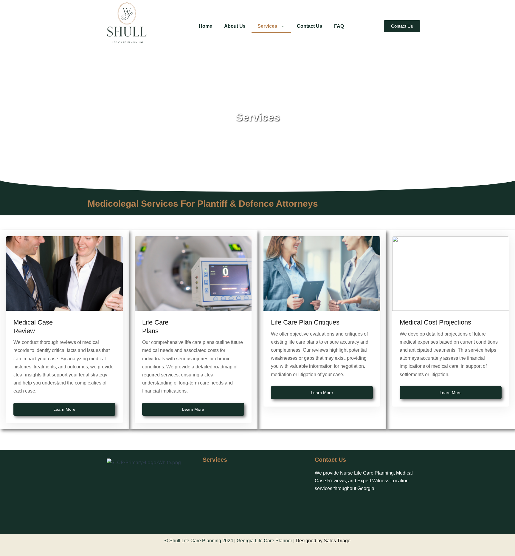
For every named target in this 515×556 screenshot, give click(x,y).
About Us (235, 26)
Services (267, 26)
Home (205, 26)
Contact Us (309, 26)
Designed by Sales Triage (323, 540)
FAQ (339, 26)
